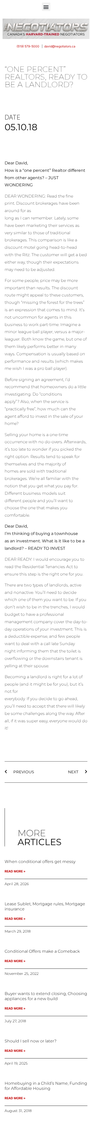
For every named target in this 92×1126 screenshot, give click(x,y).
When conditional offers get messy (40, 861)
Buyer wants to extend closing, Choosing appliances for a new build (46, 996)
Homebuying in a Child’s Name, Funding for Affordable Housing (46, 1086)
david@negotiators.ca (59, 46)
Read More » (15, 871)
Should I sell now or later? (30, 1041)
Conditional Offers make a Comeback (42, 951)
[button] (46, 7)
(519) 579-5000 (28, 46)
